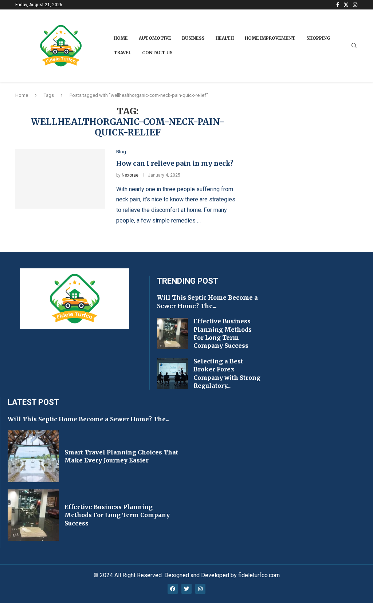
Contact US (157, 52)
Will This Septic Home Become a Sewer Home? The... (88, 419)
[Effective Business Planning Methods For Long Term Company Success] (172, 333)
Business (193, 38)
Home (121, 38)
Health (225, 38)
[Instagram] (355, 5)
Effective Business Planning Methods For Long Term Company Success (117, 515)
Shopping (318, 38)
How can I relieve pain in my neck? (174, 163)
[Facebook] (337, 5)
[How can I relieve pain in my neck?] (60, 179)
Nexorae (130, 175)
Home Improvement (270, 38)
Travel (122, 52)
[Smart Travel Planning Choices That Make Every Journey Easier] (33, 456)
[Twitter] (346, 5)
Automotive (155, 38)
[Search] (354, 46)
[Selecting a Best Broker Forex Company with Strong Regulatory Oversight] (172, 373)
